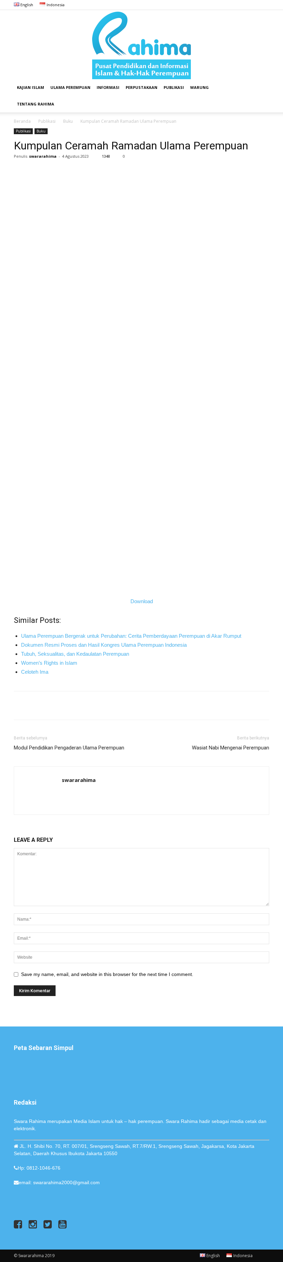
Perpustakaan (141, 87)
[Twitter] (252, 5)
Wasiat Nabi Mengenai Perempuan (230, 748)
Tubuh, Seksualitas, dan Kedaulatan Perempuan (75, 654)
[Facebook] (230, 5)
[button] (261, 87)
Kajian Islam (30, 87)
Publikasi (174, 87)
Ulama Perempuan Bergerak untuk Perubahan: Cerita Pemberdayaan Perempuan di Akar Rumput (131, 636)
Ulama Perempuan (70, 87)
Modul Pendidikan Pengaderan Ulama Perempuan (69, 748)
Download (141, 601)
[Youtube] (264, 5)
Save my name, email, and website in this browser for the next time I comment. (107, 974)
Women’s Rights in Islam (49, 663)
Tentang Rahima (35, 104)
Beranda (22, 121)
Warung (199, 87)
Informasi (108, 87)
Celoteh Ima (34, 672)
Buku (68, 121)
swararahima (43, 156)
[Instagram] (241, 5)
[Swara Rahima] (141, 44)
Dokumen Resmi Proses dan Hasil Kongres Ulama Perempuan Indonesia (104, 645)
